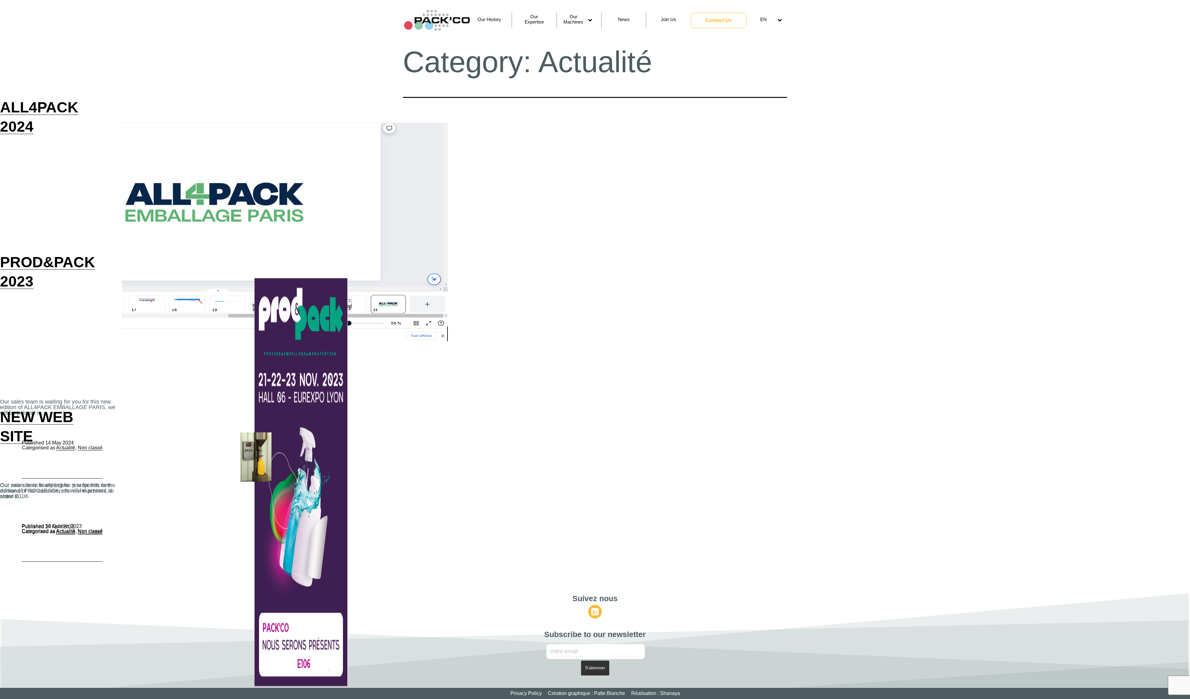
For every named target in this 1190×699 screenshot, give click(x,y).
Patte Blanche (609, 693)
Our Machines (573, 19)
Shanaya (670, 693)
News (624, 19)
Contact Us (718, 20)
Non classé (90, 531)
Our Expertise (534, 19)
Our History (489, 19)
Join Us (668, 19)
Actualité (65, 531)
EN (763, 19)
